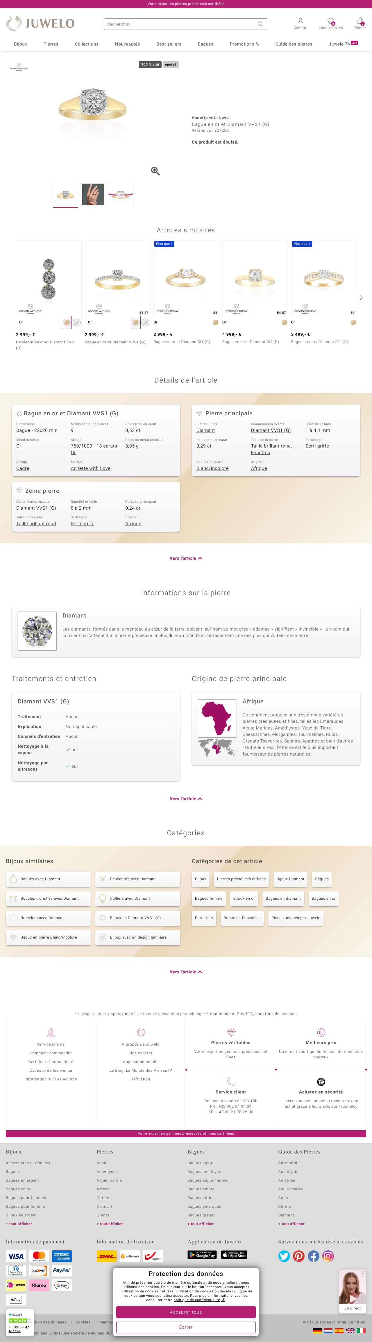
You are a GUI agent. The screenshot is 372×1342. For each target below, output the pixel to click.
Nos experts (140, 1053)
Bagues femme (209, 898)
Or (19, 446)
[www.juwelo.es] (339, 1330)
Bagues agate (200, 1163)
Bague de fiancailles (242, 918)
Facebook (313, 1256)
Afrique (259, 468)
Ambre (103, 1189)
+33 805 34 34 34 (235, 1106)
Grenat (103, 1215)
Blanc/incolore (212, 468)
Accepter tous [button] (186, 1312)
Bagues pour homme (25, 1206)
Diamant (205, 430)
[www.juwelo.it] (361, 1330)
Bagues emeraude (204, 1206)
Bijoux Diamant (291, 879)
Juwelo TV (343, 44)
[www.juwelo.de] (317, 1330)
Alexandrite (289, 1163)
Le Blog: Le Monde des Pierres (138, 1070)
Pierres (51, 44)
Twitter (284, 1256)
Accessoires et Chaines (28, 1163)
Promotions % (244, 44)
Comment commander (51, 1053)
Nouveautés (127, 44)
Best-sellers (168, 44)
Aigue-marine (109, 1180)
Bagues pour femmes (26, 1198)
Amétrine (287, 1180)
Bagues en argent (22, 1180)
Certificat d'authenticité (51, 1062)
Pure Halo (204, 918)
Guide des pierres (293, 44)
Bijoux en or (244, 898)
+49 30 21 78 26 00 (235, 1112)
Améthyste (288, 1172)
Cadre (22, 468)
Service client (231, 1092)
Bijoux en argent (21, 1215)
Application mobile (141, 1062)
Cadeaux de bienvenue (51, 1070)
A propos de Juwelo (141, 1044)
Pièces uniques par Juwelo (296, 918)
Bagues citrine (201, 1198)
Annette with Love (91, 468)
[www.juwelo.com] (350, 1330)
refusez (167, 1291)
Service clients (51, 1044)
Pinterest (299, 1256)
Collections (87, 44)
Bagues (206, 44)
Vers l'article (183, 558)
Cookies (83, 1322)
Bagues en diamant (283, 898)
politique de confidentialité (197, 1300)
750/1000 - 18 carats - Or (95, 449)
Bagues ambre (201, 1189)
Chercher (261, 24)
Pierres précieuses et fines (241, 879)
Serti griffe (317, 446)
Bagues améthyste (205, 1172)
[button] (300, 24)
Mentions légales (115, 1322)
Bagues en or (324, 898)
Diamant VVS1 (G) (271, 430)
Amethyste (107, 1172)
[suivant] (360, 297)
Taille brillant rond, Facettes (271, 449)
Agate (102, 1163)
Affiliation (140, 1079)
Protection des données (45, 1322)
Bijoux (20, 44)
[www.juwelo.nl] (328, 1330)
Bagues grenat (201, 1215)
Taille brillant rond (36, 523)
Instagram (328, 1256)
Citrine (103, 1198)
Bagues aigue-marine (207, 1180)
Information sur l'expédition (50, 1079)
